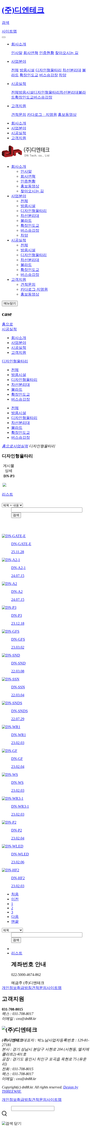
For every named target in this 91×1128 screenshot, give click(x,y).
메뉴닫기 (10, 303)
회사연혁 (30, 53)
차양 (62, 75)
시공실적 (18, 84)
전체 (15, 70)
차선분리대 (72, 70)
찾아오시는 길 (66, 53)
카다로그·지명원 (34, 289)
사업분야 (18, 61)
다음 (15, 917)
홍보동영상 (67, 115)
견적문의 (18, 115)
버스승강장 (48, 75)
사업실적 (20, 446)
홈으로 (7, 324)
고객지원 (18, 106)
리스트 (7, 494)
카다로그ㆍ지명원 (42, 115)
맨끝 (15, 922)
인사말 (16, 53)
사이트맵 (9, 31)
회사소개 (18, 44)
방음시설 (27, 70)
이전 (15, 899)
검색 (5, 23)
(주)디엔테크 (23, 10)
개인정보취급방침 (17, 988)
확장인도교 (29, 75)
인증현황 (46, 53)
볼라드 (26, 221)
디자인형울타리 (48, 70)
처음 (15, 894)
